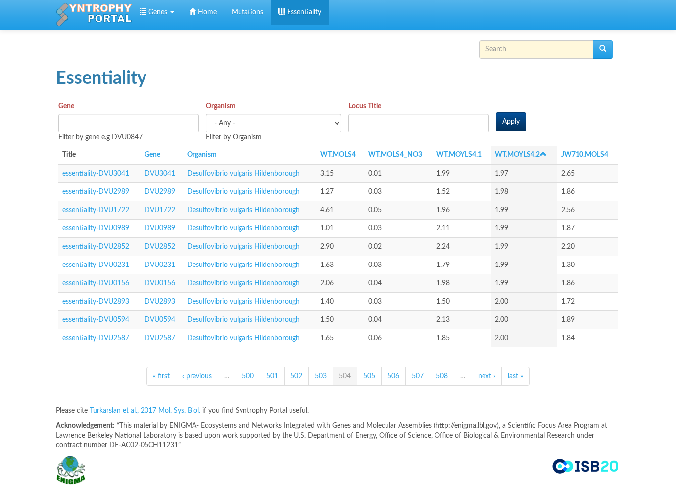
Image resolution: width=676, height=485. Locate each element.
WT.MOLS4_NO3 (395, 154)
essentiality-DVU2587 (95, 338)
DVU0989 (160, 228)
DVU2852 (160, 246)
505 (369, 376)
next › (486, 376)
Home (206, 12)
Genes (157, 12)
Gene (66, 106)
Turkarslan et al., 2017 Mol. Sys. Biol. (146, 410)
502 (296, 376)
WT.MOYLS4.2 (517, 154)
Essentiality (303, 12)
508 (442, 376)
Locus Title (364, 106)
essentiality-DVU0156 (95, 283)
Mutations (247, 12)
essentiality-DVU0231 (95, 265)
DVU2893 (160, 301)
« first (161, 376)
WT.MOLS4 (338, 154)
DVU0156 (160, 283)
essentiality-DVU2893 (95, 301)
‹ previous (197, 376)
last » (515, 376)
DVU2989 (160, 191)
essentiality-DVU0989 (95, 228)
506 (393, 376)
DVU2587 (160, 338)
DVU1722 (160, 210)
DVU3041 (160, 173)
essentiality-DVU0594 (95, 319)
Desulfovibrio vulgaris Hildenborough (243, 173)
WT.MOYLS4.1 (459, 154)
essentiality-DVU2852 (95, 246)
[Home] (94, 15)
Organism (221, 106)
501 (272, 376)
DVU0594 (160, 319)
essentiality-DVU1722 (95, 210)
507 (418, 376)
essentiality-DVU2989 (95, 191)
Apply (511, 121)
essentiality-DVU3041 (95, 173)
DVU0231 (160, 265)
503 (321, 376)
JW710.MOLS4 (584, 154)
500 (248, 376)
